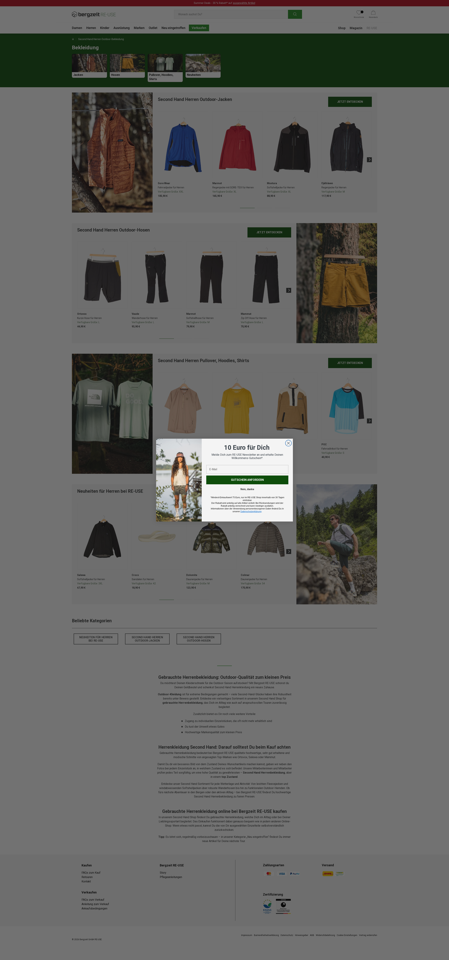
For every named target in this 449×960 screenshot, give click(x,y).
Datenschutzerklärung (251, 511)
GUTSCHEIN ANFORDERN (247, 479)
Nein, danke (247, 489)
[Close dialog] (288, 443)
